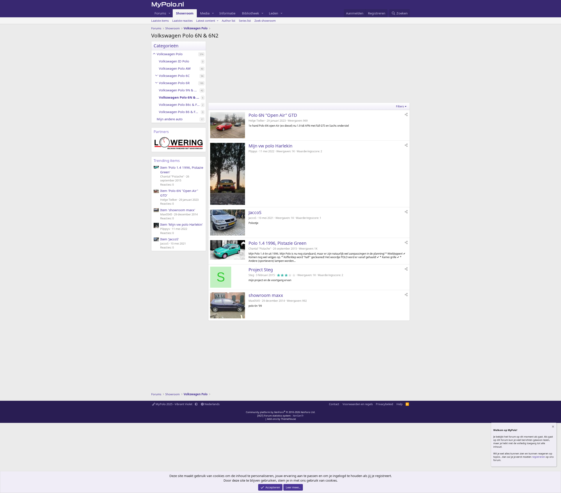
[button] (170, 13)
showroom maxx (266, 295)
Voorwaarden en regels (358, 404)
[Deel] (406, 114)
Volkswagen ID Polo (174, 61)
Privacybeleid (384, 404)
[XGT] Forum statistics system (280, 415)
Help (399, 404)
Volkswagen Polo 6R (174, 83)
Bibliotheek (250, 13)
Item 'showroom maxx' (177, 210)
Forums (160, 13)
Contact (334, 404)
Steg (251, 275)
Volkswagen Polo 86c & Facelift (180, 104)
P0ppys (253, 151)
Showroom (185, 13)
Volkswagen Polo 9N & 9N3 (179, 90)
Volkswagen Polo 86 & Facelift (180, 112)
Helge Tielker (257, 120)
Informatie (227, 13)
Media (204, 13)
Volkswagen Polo (170, 54)
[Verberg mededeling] (552, 427)
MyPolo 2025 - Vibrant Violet (174, 404)
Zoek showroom (265, 21)
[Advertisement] (309, 72)
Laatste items (160, 21)
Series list (245, 21)
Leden (273, 13)
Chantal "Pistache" (260, 248)
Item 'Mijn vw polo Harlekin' (181, 224)
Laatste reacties (182, 21)
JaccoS (255, 212)
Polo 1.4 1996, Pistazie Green (277, 243)
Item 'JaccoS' (169, 239)
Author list (228, 21)
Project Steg (261, 270)
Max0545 (254, 301)
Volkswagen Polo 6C (174, 75)
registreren (538, 456)
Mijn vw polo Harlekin (270, 146)
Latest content (205, 21)
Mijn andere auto (170, 119)
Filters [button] (400, 106)
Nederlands (212, 404)
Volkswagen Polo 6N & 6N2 (180, 97)
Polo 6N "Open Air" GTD (273, 115)
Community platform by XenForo (280, 412)
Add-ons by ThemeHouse (281, 418)
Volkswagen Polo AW (175, 68)
